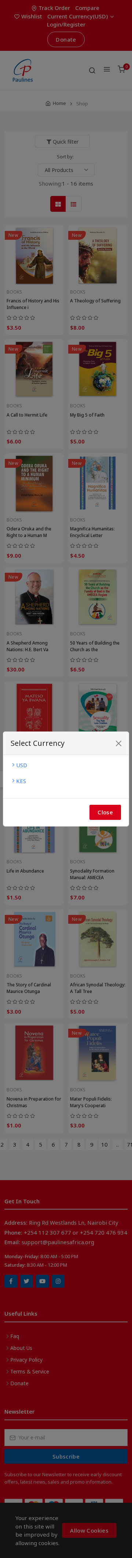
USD (21, 765)
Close (105, 812)
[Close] (118, 743)
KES (21, 781)
